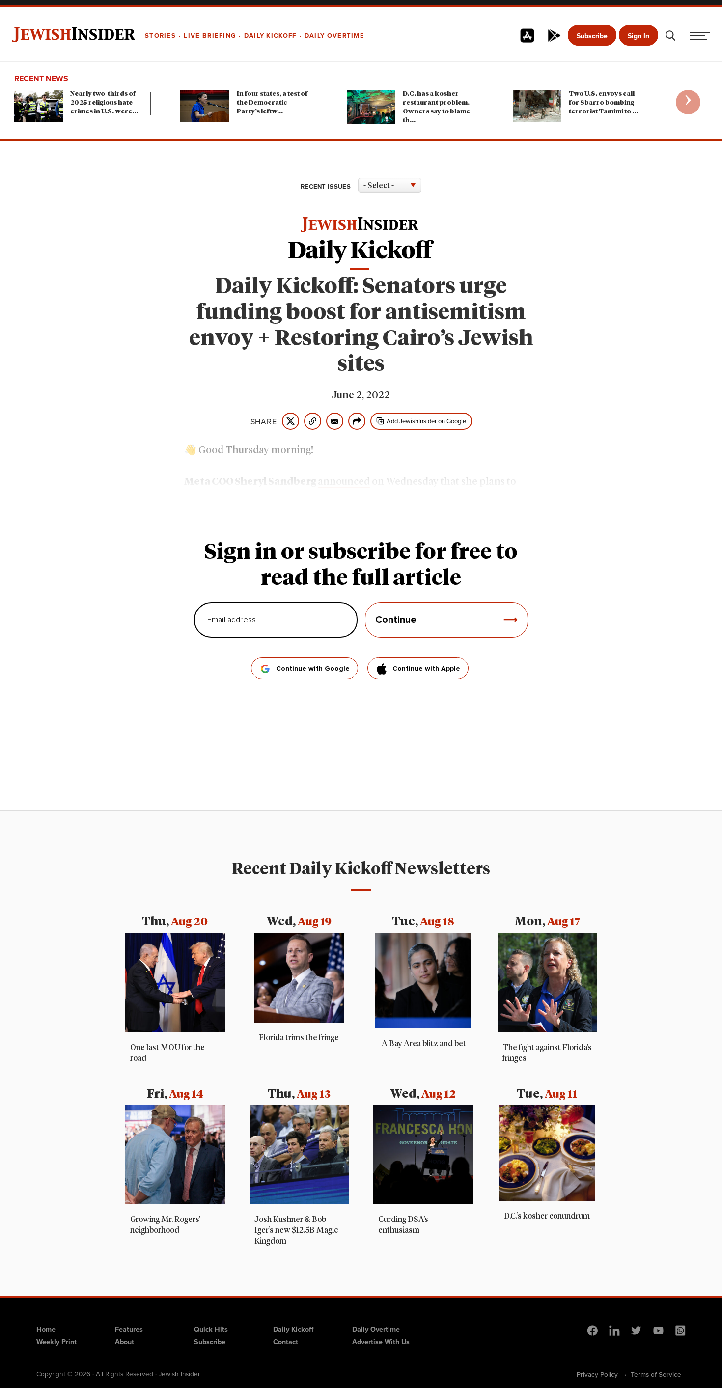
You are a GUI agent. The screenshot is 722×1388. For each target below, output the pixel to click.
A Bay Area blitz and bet (423, 1044)
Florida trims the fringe (299, 1038)
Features (129, 1329)
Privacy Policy (597, 1374)
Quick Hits (211, 1329)
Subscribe (592, 36)
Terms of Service (656, 1374)
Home (46, 1329)
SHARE (263, 421)
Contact (285, 1341)
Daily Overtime (376, 1329)
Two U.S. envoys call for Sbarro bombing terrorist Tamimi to (603, 103)
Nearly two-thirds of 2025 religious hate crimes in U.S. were (104, 103)
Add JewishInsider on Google (426, 420)
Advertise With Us (381, 1341)
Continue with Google (313, 669)
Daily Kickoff (293, 1329)
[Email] (334, 421)
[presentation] (688, 102)
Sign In (638, 36)
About (124, 1341)
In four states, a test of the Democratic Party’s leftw (272, 103)
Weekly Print (56, 1341)
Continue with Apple (426, 669)
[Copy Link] (312, 421)
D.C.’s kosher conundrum (547, 1216)
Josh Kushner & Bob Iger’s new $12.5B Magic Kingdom (296, 1230)
